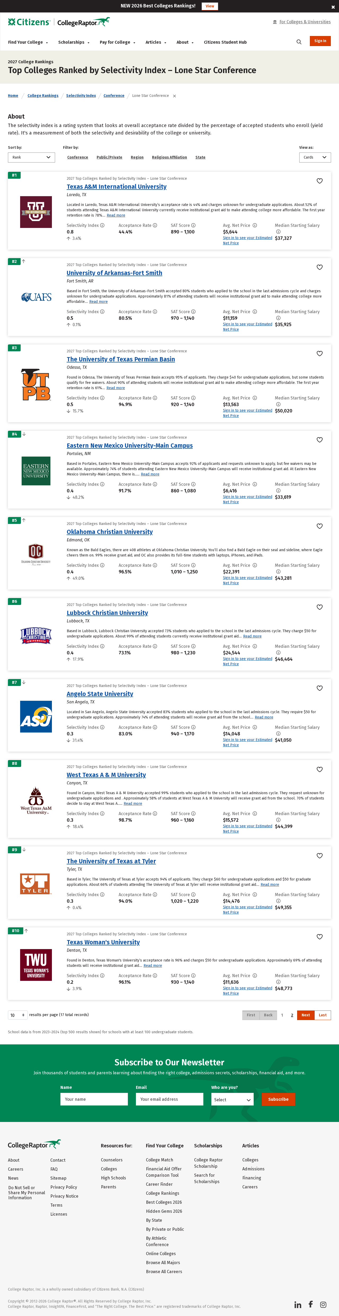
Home (13, 95)
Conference (114, 95)
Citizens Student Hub (225, 42)
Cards (308, 157)
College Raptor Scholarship (208, 1163)
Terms (56, 1205)
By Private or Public (165, 1229)
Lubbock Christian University (107, 613)
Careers (15, 1169)
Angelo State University (100, 694)
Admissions (253, 1168)
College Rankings (43, 95)
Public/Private (109, 157)
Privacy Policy (63, 1187)
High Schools (113, 1177)
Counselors (112, 1159)
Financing (251, 1177)
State (200, 157)
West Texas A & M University (106, 775)
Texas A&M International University (117, 186)
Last (323, 1015)
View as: (306, 147)
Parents (108, 1186)
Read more (116, 215)
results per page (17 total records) (59, 1015)
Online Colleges (161, 1253)
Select (220, 1099)
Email (141, 1087)
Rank (16, 157)
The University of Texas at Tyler (111, 861)
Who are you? (224, 1087)
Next (306, 1015)
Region (137, 157)
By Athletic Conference (157, 1241)
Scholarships (72, 42)
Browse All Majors (163, 1262)
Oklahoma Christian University (110, 532)
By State (154, 1220)
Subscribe (278, 1099)
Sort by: (15, 147)
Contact (57, 1160)
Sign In (320, 41)
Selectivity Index (81, 95)
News (13, 1178)
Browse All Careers (164, 1271)
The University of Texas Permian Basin (121, 359)
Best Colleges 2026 (164, 1202)
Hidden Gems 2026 (164, 1211)
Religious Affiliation (169, 157)
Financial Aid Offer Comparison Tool (164, 1172)
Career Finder (159, 1184)
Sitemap (58, 1178)
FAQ (53, 1169)
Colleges (109, 1168)
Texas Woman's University (103, 942)
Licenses (58, 1214)
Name (66, 1087)
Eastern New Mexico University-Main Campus (130, 445)
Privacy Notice (64, 1196)
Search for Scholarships (207, 1178)
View (210, 6)
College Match (159, 1159)
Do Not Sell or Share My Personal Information (26, 1192)
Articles (154, 42)
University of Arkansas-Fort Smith (114, 273)
